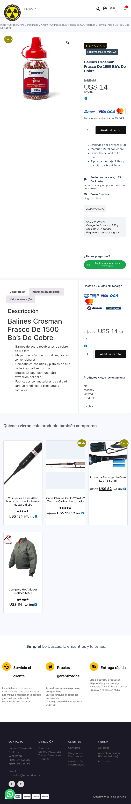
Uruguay (114, 232)
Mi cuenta (104, 761)
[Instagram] (20, 784)
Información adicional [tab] (46, 291)
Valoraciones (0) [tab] (21, 299)
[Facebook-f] (12, 784)
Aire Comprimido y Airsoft (34, 24)
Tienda (28, 8)
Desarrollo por (102, 796)
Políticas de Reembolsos (76, 763)
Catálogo (104, 747)
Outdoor (13, 24)
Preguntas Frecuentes (75, 755)
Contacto (74, 747)
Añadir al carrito (110, 130)
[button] (104, 9)
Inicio (3, 24)
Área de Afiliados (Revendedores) (109, 755)
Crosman (103, 232)
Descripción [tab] (18, 291)
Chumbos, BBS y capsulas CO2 (67, 24)
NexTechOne (118, 796)
